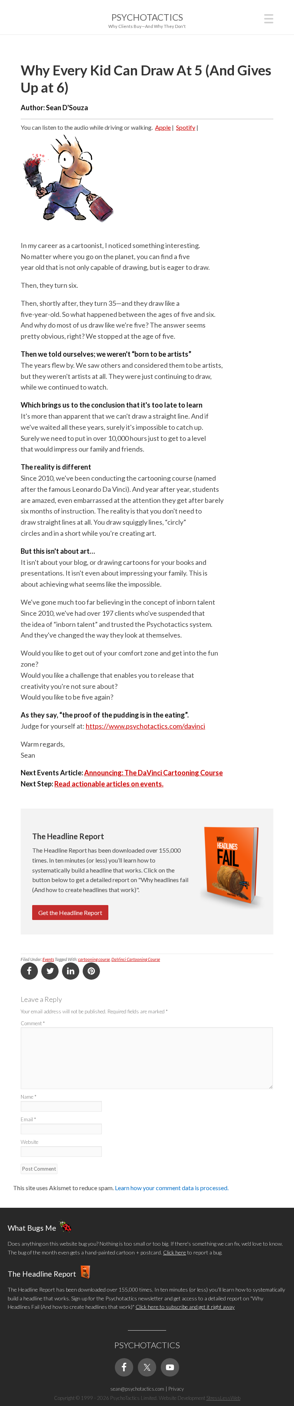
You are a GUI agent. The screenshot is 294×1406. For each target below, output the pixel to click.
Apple (163, 127)
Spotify (185, 127)
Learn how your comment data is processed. (172, 1187)
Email (28, 1119)
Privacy (176, 1389)
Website (29, 1142)
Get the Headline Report (70, 912)
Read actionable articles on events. (108, 784)
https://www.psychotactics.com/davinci (145, 726)
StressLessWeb (223, 1398)
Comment (33, 1023)
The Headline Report (42, 1273)
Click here (174, 1252)
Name (28, 1097)
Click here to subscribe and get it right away (185, 1306)
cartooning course (94, 959)
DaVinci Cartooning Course (135, 959)
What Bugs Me (32, 1227)
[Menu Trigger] (268, 17)
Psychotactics (147, 17)
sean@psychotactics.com (137, 1389)
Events (48, 959)
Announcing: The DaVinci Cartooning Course (153, 772)
